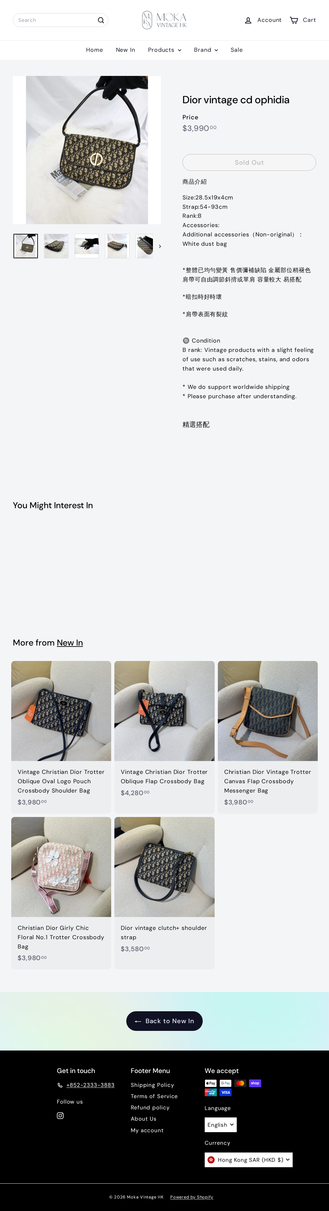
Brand (203, 50)
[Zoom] (87, 150)
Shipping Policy (152, 1084)
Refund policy (150, 1107)
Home (94, 50)
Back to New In (169, 1021)
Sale (237, 50)
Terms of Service (154, 1096)
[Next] (157, 246)
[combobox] (60, 20)
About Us (144, 1118)
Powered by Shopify (191, 1197)
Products (162, 50)
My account (147, 1130)
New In (125, 50)
